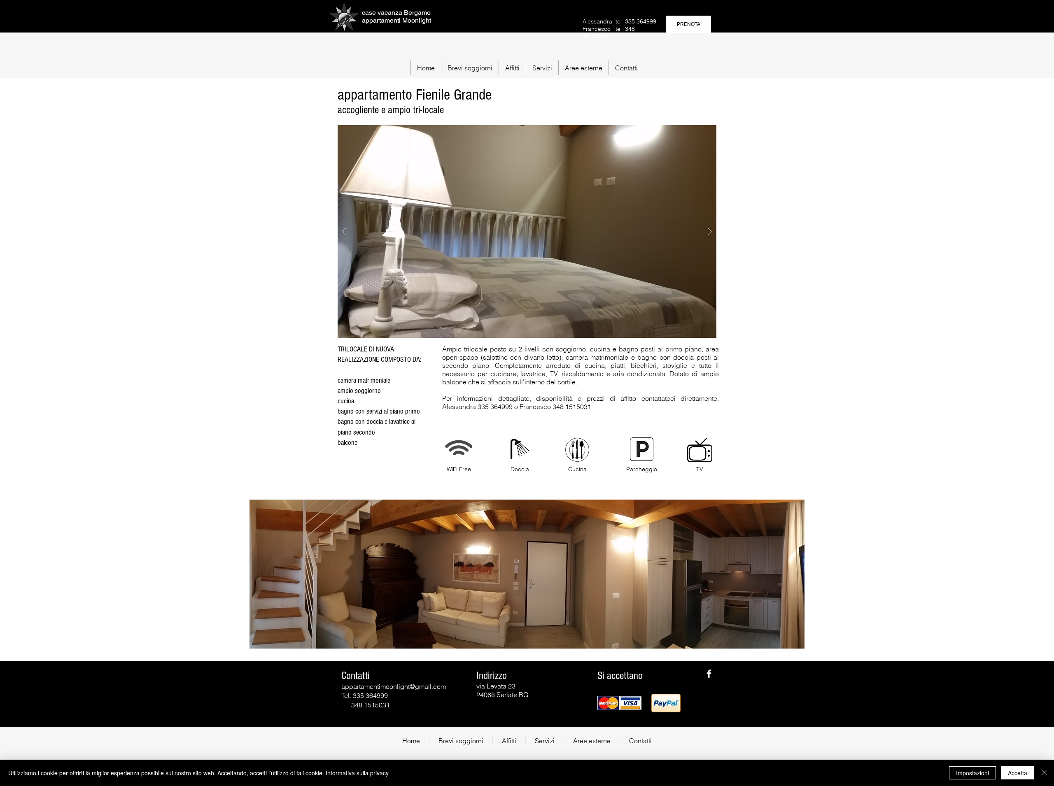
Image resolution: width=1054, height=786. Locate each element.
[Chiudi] (1044, 772)
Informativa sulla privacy (357, 773)
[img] (619, 703)
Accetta (1017, 773)
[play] (694, 132)
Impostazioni (972, 773)
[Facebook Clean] (709, 674)
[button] (470, 67)
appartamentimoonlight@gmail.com (393, 686)
